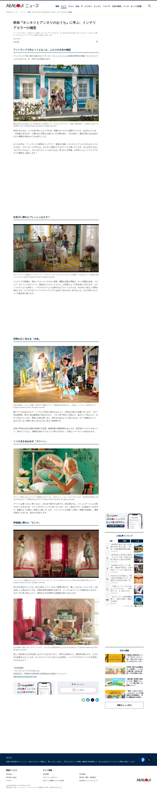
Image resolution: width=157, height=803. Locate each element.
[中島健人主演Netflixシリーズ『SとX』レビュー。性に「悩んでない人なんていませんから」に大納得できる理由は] (134, 658)
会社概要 (46, 774)
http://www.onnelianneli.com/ (25, 677)
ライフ (63, 6)
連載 (57, 6)
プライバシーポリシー (50, 777)
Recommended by (129, 606)
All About (9, 774)
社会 (77, 6)
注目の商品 (116, 6)
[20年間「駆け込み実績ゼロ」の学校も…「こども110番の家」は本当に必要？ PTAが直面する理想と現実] (134, 670)
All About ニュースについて (88, 780)
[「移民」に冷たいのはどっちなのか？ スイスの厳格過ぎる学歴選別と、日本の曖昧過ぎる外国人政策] (134, 694)
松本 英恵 (16, 42)
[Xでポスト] (92, 700)
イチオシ (9, 780)
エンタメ (97, 6)
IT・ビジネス (86, 6)
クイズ (126, 6)
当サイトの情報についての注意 (53, 780)
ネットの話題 (136, 6)
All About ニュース (11, 12)
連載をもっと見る (124, 705)
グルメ (71, 6)
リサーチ (106, 6)
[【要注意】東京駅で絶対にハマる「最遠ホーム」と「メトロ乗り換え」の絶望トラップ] (134, 682)
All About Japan (11, 777)
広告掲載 (82, 774)
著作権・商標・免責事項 (87, 777)
